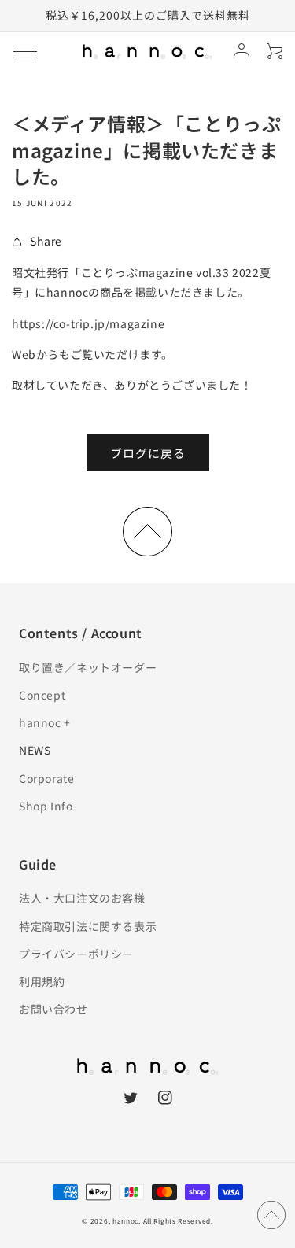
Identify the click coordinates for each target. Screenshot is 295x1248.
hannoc (125, 1220)
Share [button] (46, 241)
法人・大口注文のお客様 (82, 898)
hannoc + (45, 722)
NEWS (34, 750)
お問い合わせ (53, 1009)
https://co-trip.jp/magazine (88, 323)
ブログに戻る (148, 453)
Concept (42, 695)
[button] (25, 52)
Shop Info (45, 806)
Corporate (46, 778)
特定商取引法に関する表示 (88, 926)
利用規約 (42, 981)
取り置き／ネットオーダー (88, 667)
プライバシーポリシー (76, 954)
